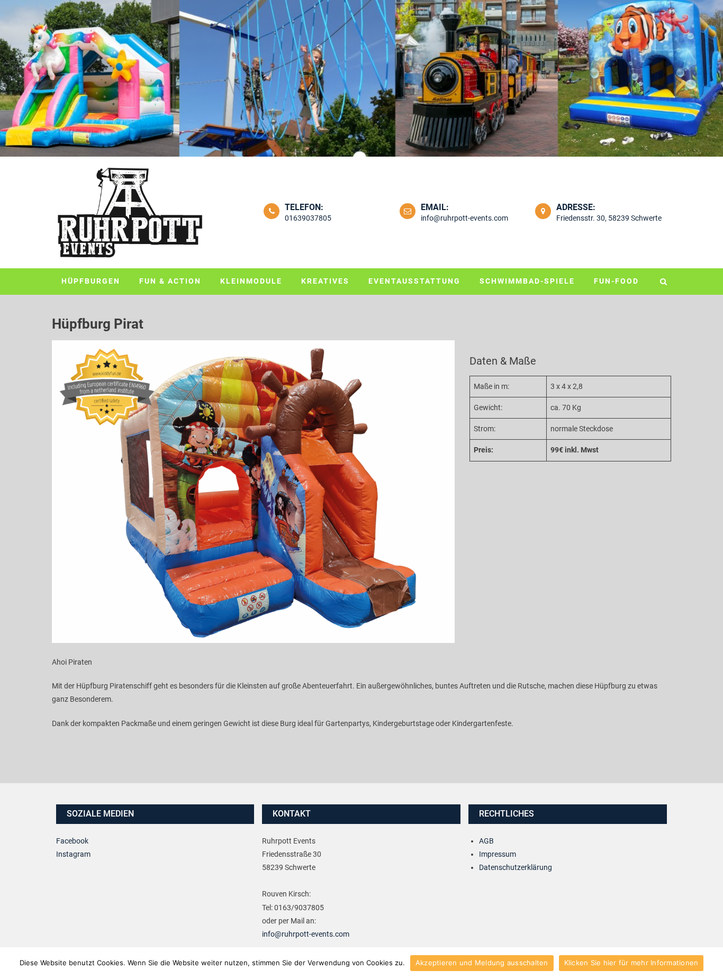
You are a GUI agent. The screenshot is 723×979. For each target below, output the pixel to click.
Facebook (72, 841)
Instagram (73, 854)
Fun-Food (616, 281)
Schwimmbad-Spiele (527, 281)
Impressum (497, 854)
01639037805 (308, 218)
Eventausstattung (414, 281)
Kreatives (325, 281)
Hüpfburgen (90, 281)
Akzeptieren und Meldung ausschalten (481, 962)
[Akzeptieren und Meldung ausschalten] (709, 963)
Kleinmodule (251, 281)
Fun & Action (170, 281)
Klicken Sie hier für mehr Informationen (631, 962)
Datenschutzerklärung (515, 867)
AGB (486, 841)
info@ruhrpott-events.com (464, 218)
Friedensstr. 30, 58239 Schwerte (609, 218)
